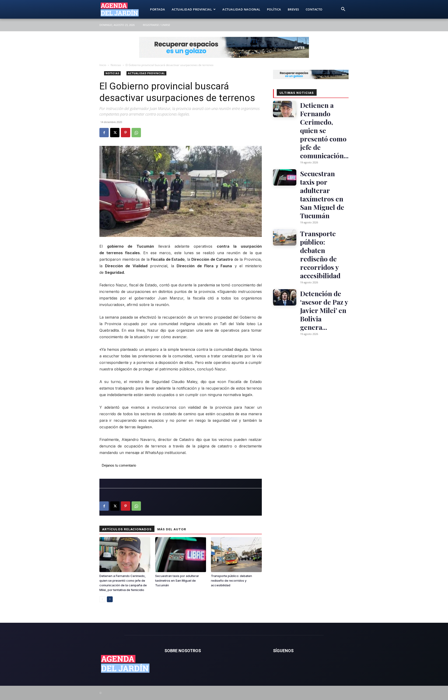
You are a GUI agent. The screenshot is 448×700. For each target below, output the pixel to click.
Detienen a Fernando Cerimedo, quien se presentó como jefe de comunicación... (324, 130)
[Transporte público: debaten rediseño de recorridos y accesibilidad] (236, 554)
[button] (343, 9)
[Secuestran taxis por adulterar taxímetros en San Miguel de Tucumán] (180, 554)
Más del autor (171, 529)
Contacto (314, 9)
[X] (114, 132)
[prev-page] (102, 599)
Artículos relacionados (127, 529)
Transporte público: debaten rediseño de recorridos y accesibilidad (231, 580)
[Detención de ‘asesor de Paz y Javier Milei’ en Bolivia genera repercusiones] (284, 297)
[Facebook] (104, 132)
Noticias (116, 65)
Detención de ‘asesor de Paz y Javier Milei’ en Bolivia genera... (324, 310)
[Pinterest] (125, 132)
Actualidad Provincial (192, 9)
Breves (293, 9)
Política (274, 9)
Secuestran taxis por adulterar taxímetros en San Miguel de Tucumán (177, 580)
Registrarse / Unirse (156, 25)
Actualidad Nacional (241, 9)
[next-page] (110, 599)
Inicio (102, 65)
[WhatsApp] (136, 132)
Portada (157, 9)
